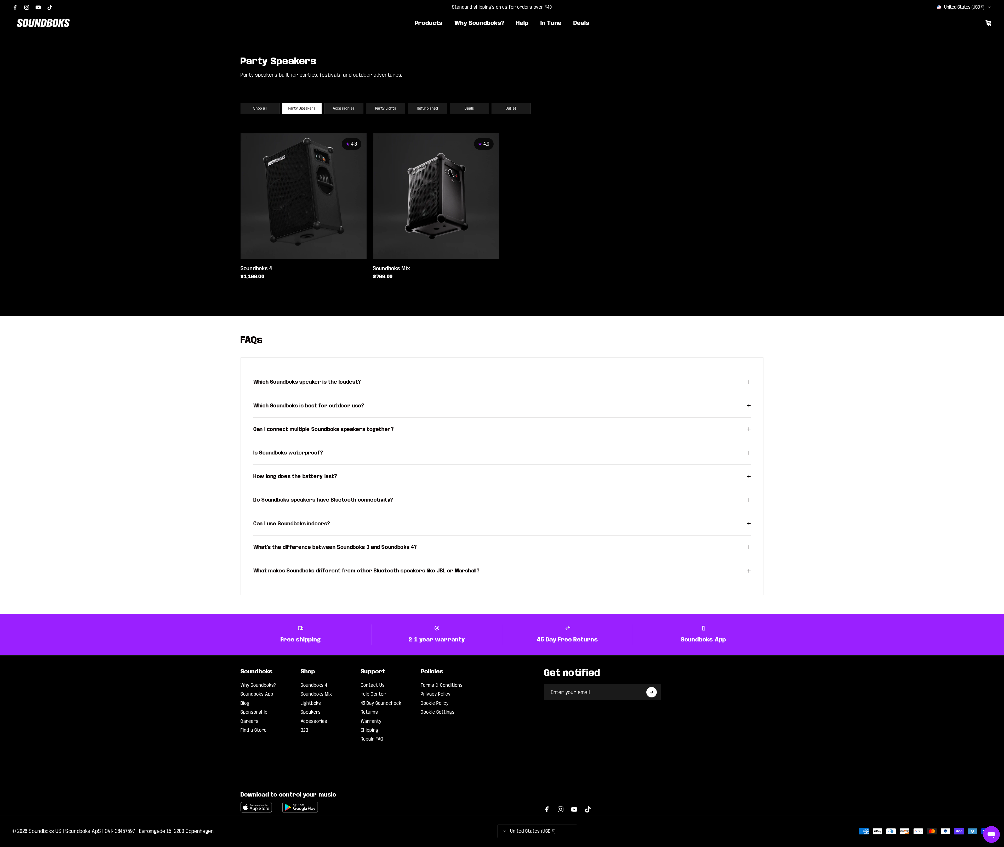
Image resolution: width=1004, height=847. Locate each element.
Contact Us (373, 685)
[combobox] (964, 7)
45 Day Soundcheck (381, 703)
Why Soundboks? (258, 685)
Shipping (370, 730)
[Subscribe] (651, 692)
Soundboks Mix (391, 268)
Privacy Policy (435, 694)
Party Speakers (302, 108)
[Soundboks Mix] (436, 196)
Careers (250, 721)
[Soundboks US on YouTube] (38, 7)
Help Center (373, 694)
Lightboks (311, 703)
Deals (469, 108)
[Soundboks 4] (304, 196)
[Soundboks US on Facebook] (15, 7)
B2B (304, 730)
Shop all (260, 108)
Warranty (371, 721)
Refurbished (427, 108)
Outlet (511, 108)
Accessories (344, 108)
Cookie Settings (437, 712)
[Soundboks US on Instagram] (26, 7)
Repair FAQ (372, 739)
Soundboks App (257, 694)
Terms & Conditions (442, 685)
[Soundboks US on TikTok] (49, 7)
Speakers (311, 712)
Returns (369, 712)
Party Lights (385, 108)
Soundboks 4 (256, 268)
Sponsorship (254, 712)
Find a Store (254, 730)
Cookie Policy (434, 703)
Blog (245, 703)
